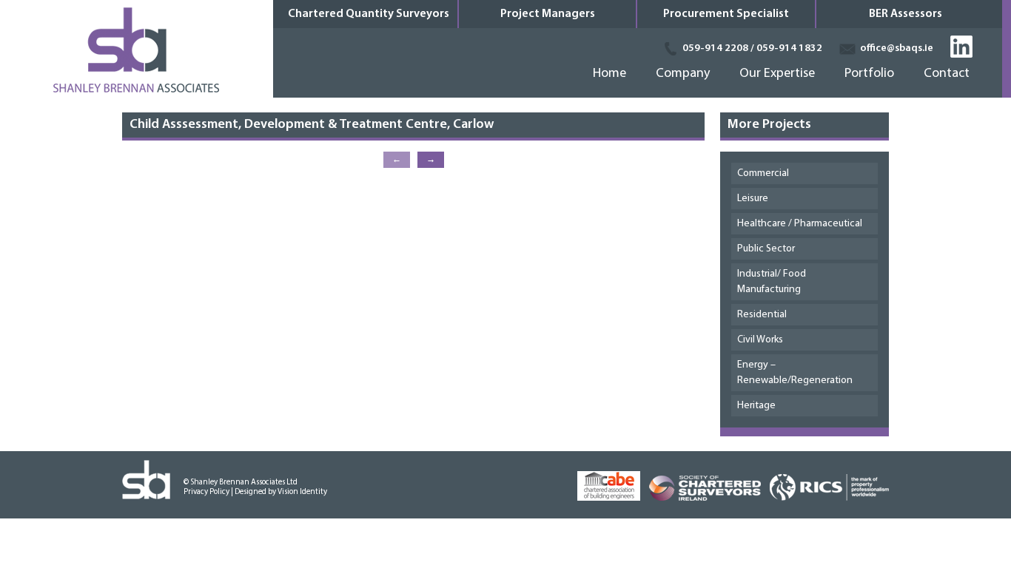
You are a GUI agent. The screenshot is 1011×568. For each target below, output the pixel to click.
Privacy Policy (206, 492)
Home (609, 76)
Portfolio (869, 76)
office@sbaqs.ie (896, 48)
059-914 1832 (789, 48)
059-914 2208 (715, 48)
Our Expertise (777, 76)
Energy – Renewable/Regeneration (795, 372)
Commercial (763, 173)
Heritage (756, 405)
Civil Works (760, 339)
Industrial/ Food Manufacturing (771, 281)
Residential (762, 314)
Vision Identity (302, 492)
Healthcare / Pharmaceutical (799, 223)
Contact (947, 76)
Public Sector (766, 248)
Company (683, 76)
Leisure (752, 198)
